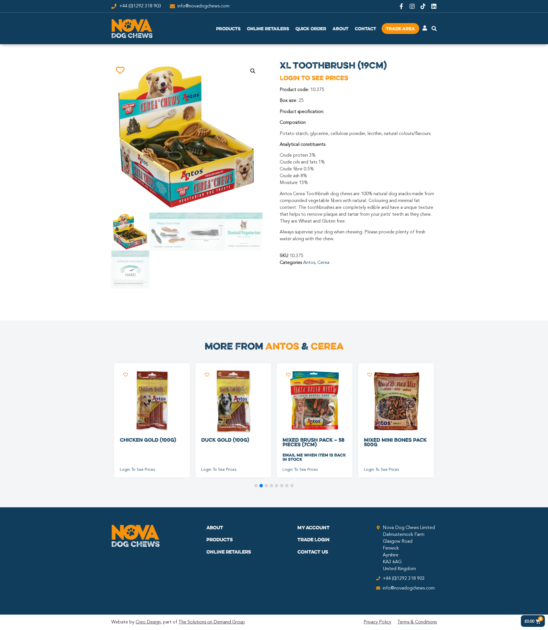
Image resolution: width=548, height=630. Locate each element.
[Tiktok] (423, 6)
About (340, 28)
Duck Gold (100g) (225, 439)
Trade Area (400, 28)
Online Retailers (268, 28)
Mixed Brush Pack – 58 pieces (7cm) (313, 442)
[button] (253, 71)
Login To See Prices (314, 78)
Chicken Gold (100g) (148, 439)
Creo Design (148, 622)
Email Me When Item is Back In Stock (314, 457)
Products (228, 28)
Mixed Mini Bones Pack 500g (395, 442)
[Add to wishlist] (120, 70)
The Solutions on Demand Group (211, 622)
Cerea (323, 263)
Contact (365, 28)
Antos (309, 263)
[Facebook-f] (401, 6)
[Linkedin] (434, 6)
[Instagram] (412, 6)
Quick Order (310, 28)
